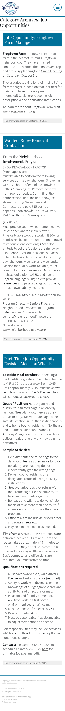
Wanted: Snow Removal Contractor (26, 142)
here (29, 95)
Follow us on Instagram (10, 702)
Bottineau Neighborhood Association (21, 8)
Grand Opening (51, 71)
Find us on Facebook (9, 699)
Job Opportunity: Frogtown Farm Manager (29, 40)
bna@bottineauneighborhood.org (16, 696)
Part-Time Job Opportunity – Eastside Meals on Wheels (31, 361)
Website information (9, 683)
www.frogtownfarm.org (19, 111)
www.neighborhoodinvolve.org (24, 329)
